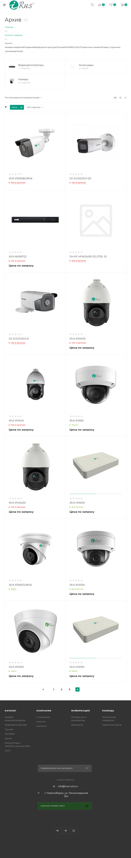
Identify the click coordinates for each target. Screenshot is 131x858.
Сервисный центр (112, 724)
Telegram (65, 830)
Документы (77, 724)
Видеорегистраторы (45, 47)
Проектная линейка (91, 47)
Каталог (10, 710)
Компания (43, 710)
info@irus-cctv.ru (68, 786)
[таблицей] (125, 97)
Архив (8, 738)
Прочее (60, 47)
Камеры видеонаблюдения (19, 47)
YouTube (73, 830)
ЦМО (77, 47)
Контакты (41, 726)
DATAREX (70, 47)
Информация (80, 710)
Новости (41, 721)
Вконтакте (57, 830)
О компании (43, 717)
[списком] (120, 97)
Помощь (108, 710)
